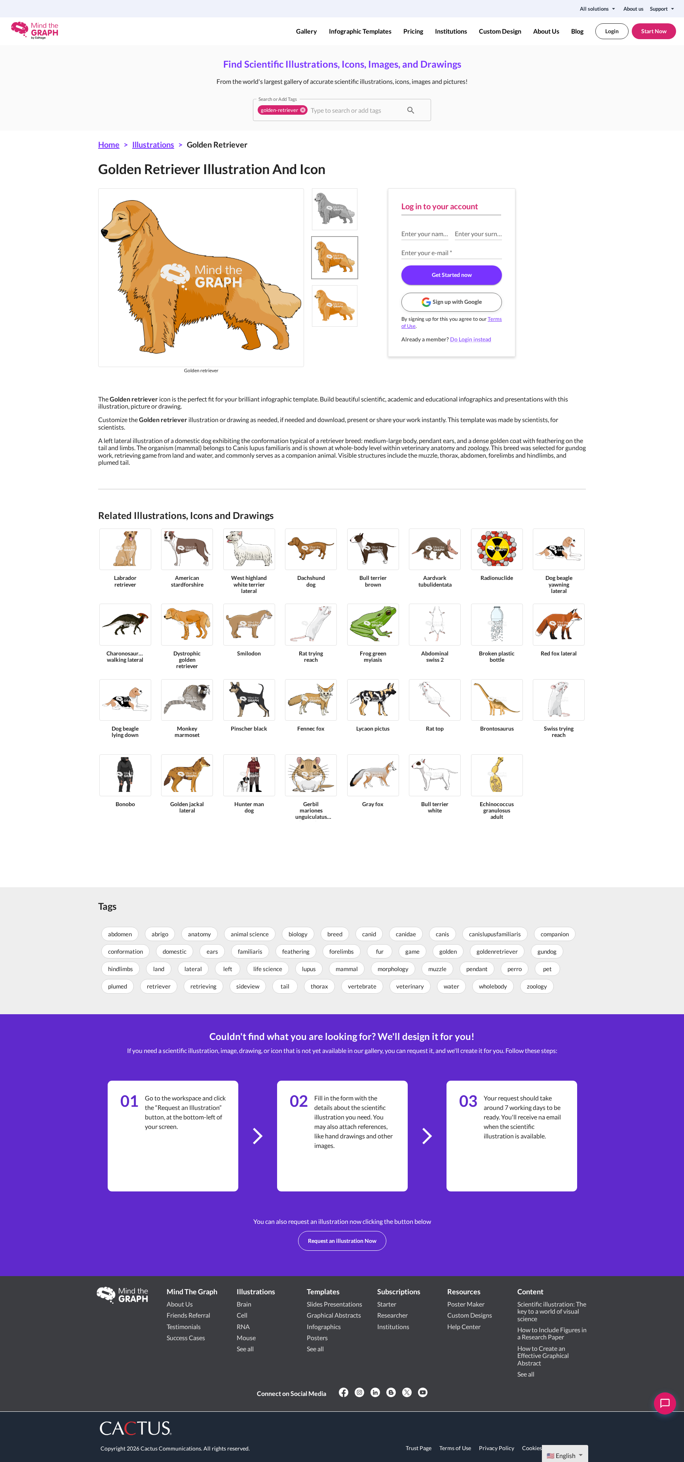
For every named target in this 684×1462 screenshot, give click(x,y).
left (227, 968)
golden (448, 951)
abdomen (120, 933)
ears (212, 951)
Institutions (451, 31)
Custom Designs (469, 1315)
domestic (174, 951)
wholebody (493, 986)
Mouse (246, 1337)
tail (285, 986)
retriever (159, 986)
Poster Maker (465, 1304)
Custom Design (500, 31)
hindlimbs (120, 968)
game (412, 951)
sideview (247, 986)
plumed (117, 986)
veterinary (410, 986)
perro (514, 968)
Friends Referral (188, 1315)
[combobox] (356, 109)
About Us (546, 31)
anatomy (199, 933)
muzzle (437, 968)
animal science (250, 933)
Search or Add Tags (277, 99)
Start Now (654, 31)
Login (612, 31)
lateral (193, 968)
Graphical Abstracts (334, 1315)
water (451, 986)
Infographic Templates (360, 31)
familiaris (250, 951)
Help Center (464, 1326)
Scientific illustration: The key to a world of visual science (551, 1311)
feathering (296, 951)
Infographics (324, 1326)
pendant (477, 968)
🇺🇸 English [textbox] (561, 1455)
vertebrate (362, 986)
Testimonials (184, 1326)
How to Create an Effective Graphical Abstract (543, 1356)
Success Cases (186, 1337)
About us (633, 9)
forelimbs (341, 951)
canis (442, 933)
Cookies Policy (540, 1448)
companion (555, 933)
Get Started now (452, 274)
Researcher (392, 1315)
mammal (347, 968)
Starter (386, 1304)
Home (109, 144)
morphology (393, 968)
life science (267, 968)
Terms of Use (455, 1448)
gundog (547, 951)
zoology (537, 986)
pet (547, 968)
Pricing (413, 31)
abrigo (160, 933)
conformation (125, 951)
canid (369, 933)
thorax (319, 986)
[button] (283, 110)
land (158, 968)
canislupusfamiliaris (495, 933)
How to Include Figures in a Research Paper (552, 1333)
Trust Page (418, 1448)
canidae (406, 933)
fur (380, 951)
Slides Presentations (334, 1304)
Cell (242, 1315)
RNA (243, 1326)
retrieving (203, 986)
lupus (309, 968)
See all (245, 1348)
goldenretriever (497, 951)
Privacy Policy (496, 1448)
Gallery (306, 31)
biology (298, 933)
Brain (244, 1304)
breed (334, 933)
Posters (317, 1337)
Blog (577, 31)
